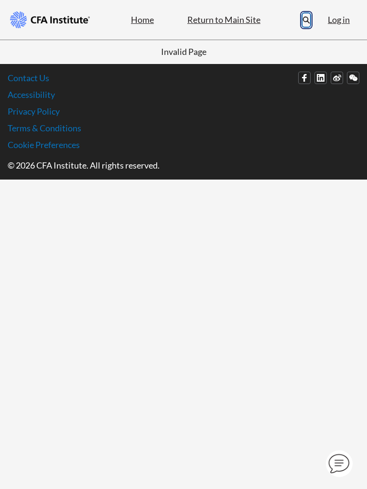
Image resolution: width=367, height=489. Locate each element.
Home (142, 19)
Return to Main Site (223, 19)
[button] (339, 463)
